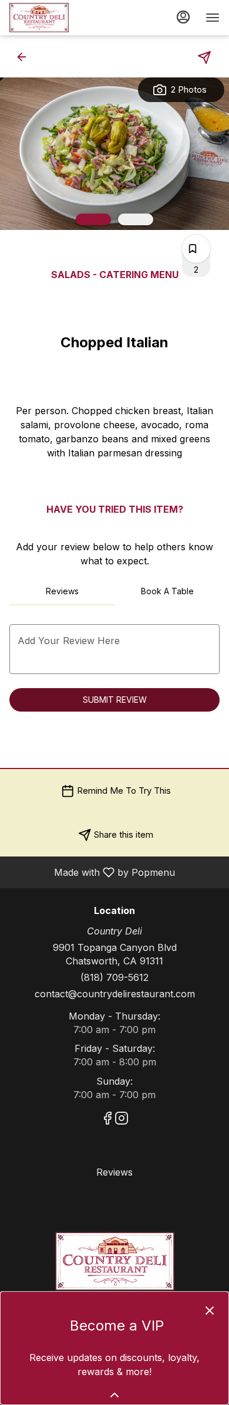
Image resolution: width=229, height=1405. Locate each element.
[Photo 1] (93, 219)
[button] (25, 57)
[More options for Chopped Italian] (192, 249)
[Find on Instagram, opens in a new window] (121, 1120)
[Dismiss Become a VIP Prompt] (210, 1310)
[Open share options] (204, 57)
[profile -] (183, 17)
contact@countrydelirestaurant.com (115, 994)
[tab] (61, 591)
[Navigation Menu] (212, 18)
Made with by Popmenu (92, 871)
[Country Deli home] (62, 17)
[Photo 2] (135, 219)
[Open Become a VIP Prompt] (114, 1395)
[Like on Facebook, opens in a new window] (107, 1120)
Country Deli (114, 1261)
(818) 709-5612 (114, 977)
